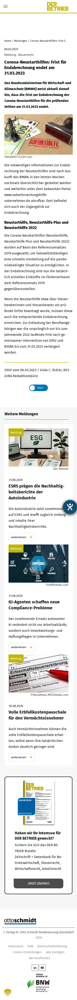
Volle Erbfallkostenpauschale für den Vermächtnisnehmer (38, 707)
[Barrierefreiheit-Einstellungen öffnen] (70, 507)
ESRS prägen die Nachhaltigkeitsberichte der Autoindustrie (38, 484)
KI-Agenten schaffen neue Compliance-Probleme (38, 597)
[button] (7, 992)
